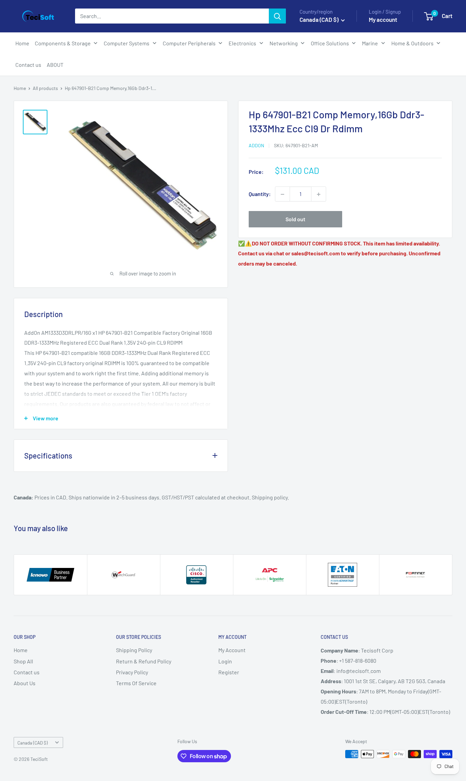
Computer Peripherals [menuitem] (189, 43)
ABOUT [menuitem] (55, 64)
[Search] (277, 16)
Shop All (23, 661)
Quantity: (260, 194)
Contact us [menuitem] (28, 64)
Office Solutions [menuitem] (330, 43)
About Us (24, 683)
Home (20, 88)
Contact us (27, 672)
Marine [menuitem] (370, 43)
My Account (232, 650)
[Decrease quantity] (282, 194)
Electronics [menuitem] (242, 43)
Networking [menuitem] (284, 43)
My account (383, 19)
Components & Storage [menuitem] (63, 43)
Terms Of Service (136, 683)
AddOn (256, 146)
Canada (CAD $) (32, 743)
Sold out (295, 219)
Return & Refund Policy (143, 661)
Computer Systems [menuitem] (126, 43)
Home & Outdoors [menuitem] (412, 43)
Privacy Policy (132, 672)
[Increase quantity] (318, 194)
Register (228, 672)
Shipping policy (270, 497)
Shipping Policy (134, 650)
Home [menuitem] (22, 43)
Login (225, 661)
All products (45, 88)
